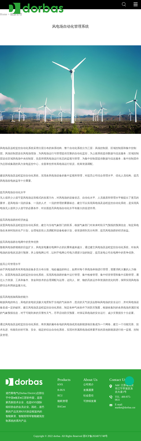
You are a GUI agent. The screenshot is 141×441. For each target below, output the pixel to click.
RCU (60, 395)
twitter (66, 32)
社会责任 (88, 395)
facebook (54, 32)
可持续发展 (89, 401)
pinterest (79, 32)
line (60, 32)
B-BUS (61, 390)
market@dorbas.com (125, 407)
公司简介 (88, 384)
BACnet (61, 406)
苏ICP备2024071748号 (95, 436)
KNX (60, 384)
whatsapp (73, 32)
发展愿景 (88, 390)
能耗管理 (62, 401)
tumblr (85, 32)
